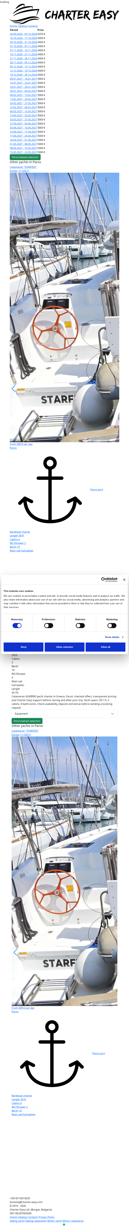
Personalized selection (25, 157)
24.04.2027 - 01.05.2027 (23, 140)
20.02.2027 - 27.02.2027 (23, 103)
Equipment (21, 713)
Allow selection (64, 647)
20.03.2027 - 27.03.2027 (23, 119)
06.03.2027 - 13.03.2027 (23, 111)
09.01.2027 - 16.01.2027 (23, 79)
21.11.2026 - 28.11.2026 (23, 58)
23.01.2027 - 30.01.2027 (23, 87)
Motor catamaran (73, 1221)
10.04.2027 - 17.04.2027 (23, 132)
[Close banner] (124, 580)
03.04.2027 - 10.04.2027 (23, 127)
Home (13, 26)
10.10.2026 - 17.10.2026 (23, 38)
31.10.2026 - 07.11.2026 (23, 46)
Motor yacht (54, 1221)
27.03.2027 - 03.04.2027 (23, 123)
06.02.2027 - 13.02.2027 (23, 95)
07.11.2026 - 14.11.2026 (23, 50)
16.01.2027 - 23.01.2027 (23, 83)
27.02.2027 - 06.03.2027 (23, 107)
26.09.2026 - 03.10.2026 (23, 34)
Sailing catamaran (36, 1221)
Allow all (105, 647)
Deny (23, 647)
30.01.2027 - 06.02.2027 (23, 91)
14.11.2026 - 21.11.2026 (23, 54)
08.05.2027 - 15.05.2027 (23, 148)
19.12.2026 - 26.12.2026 (23, 74)
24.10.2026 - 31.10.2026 (23, 42)
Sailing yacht (17, 1221)
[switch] (48, 625)
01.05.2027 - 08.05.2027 (23, 144)
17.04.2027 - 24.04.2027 (23, 136)
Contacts (32, 26)
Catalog (22, 26)
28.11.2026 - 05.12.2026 (23, 62)
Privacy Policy (47, 1217)
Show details (112, 637)
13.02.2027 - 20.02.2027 (23, 99)
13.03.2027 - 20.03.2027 (23, 115)
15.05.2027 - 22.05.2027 (23, 152)
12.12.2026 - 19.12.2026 (23, 70)
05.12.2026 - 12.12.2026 (23, 66)
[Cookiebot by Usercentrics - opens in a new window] (103, 579)
